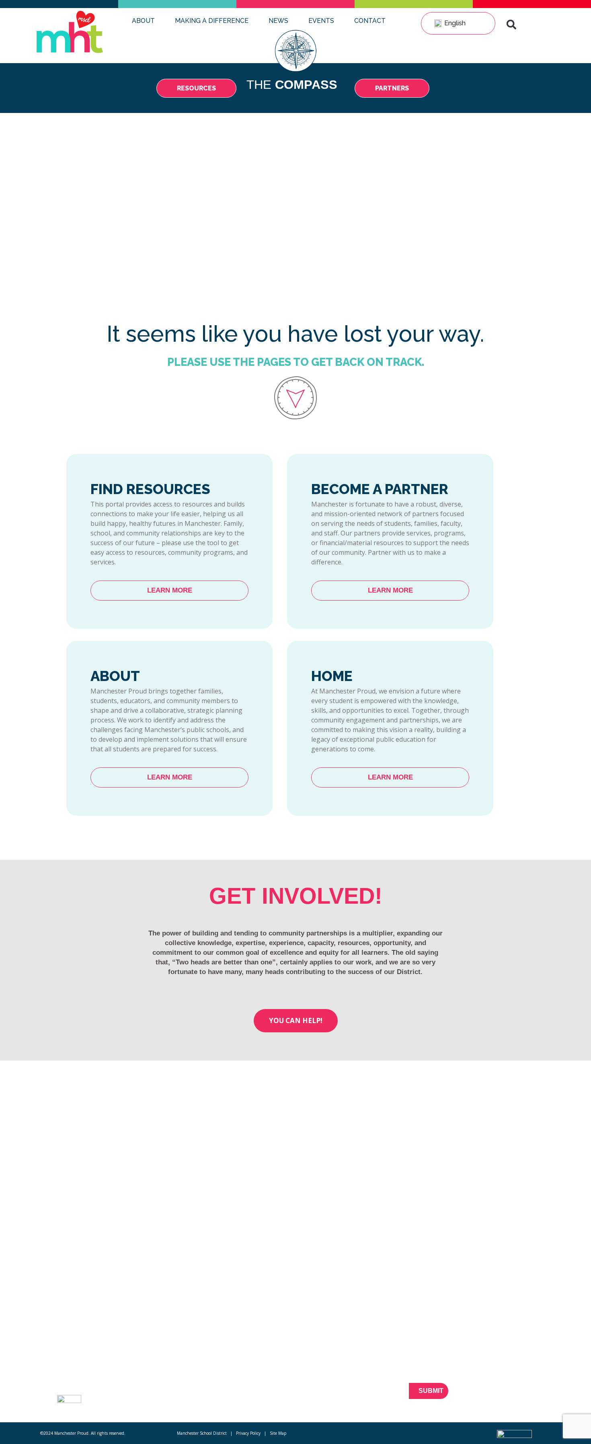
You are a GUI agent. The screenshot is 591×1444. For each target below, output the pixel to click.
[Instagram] (535, 1396)
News (278, 21)
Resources (142, 1363)
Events (321, 21)
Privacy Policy (248, 1433)
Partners (139, 1378)
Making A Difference (211, 21)
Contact (370, 21)
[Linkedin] (521, 1396)
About (143, 21)
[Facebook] (479, 1396)
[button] (511, 24)
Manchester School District (202, 1433)
